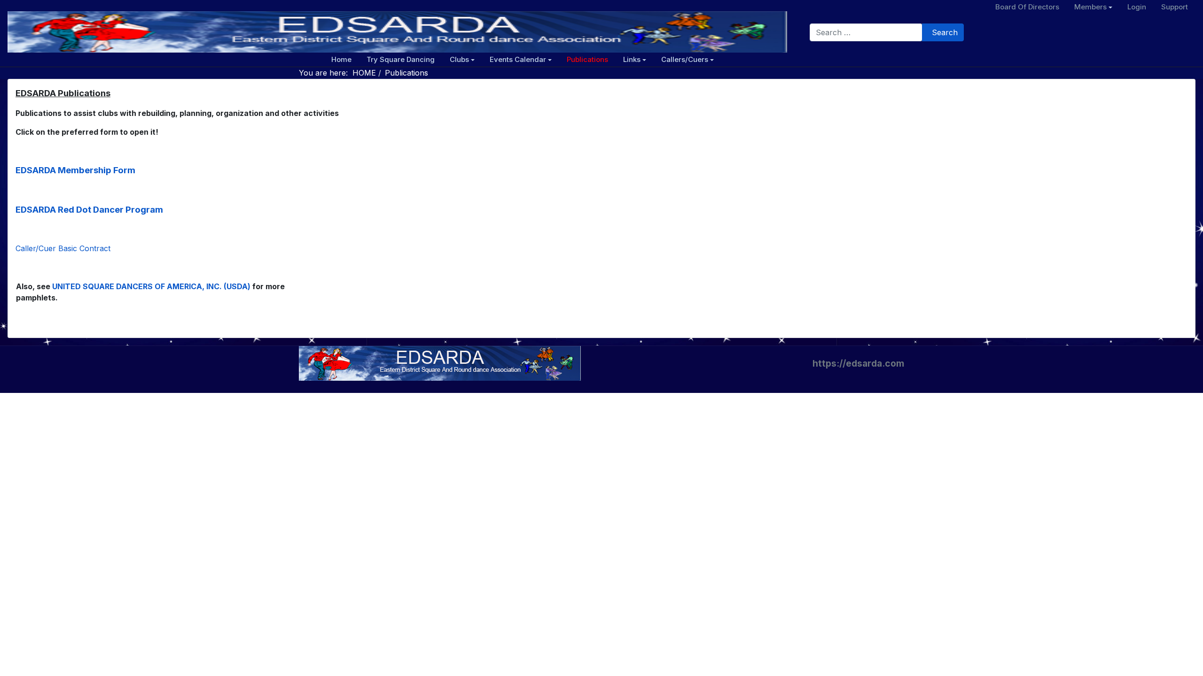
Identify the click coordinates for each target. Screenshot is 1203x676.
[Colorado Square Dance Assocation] (440, 362)
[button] (462, 59)
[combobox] (866, 32)
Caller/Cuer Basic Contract (63, 248)
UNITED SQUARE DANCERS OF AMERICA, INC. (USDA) (151, 286)
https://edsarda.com (858, 363)
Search (945, 32)
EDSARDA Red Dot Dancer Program (89, 209)
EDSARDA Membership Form (75, 170)
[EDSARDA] (397, 32)
